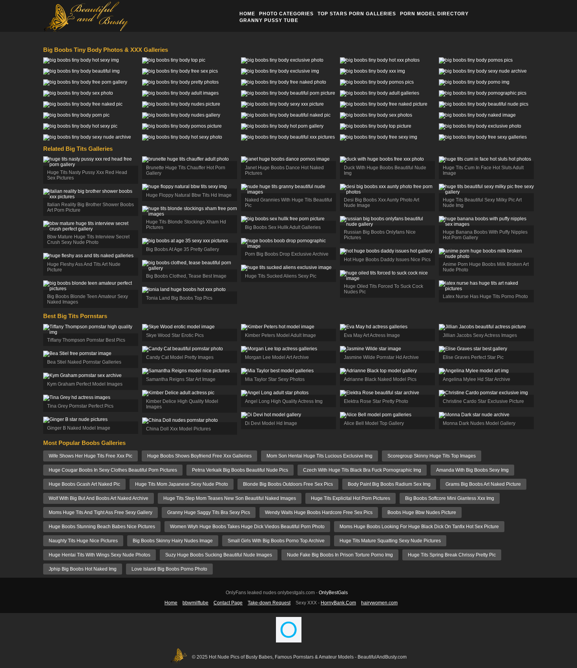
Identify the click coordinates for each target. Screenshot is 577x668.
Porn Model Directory (434, 13)
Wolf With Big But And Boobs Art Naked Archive (98, 498)
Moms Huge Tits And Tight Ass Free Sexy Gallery (100, 512)
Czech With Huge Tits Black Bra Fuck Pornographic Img (362, 470)
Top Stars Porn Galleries (357, 13)
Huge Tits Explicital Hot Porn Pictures (350, 498)
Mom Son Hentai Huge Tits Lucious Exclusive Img (319, 456)
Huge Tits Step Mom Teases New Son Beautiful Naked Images (229, 498)
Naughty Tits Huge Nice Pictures (83, 541)
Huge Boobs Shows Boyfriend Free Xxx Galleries (199, 456)
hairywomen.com (379, 603)
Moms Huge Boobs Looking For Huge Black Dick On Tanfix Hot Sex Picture (419, 526)
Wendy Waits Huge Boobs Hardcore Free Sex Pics (318, 512)
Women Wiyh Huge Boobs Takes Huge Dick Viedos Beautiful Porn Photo (247, 526)
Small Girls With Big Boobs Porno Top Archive (276, 541)
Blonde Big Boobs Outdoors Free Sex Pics (288, 484)
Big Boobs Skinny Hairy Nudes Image (173, 541)
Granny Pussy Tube (268, 20)
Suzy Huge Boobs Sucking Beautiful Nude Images (218, 555)
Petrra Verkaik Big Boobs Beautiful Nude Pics (240, 470)
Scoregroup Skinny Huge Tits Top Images (431, 456)
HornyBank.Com (338, 603)
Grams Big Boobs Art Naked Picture (483, 484)
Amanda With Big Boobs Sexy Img (472, 470)
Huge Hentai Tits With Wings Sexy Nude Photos (99, 555)
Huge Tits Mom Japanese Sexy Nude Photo (181, 484)
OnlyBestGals (333, 592)
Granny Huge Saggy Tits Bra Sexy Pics (208, 512)
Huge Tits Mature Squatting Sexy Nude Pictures (390, 541)
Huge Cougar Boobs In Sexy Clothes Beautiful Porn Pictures (113, 470)
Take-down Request (269, 603)
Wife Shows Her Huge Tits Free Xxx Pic (90, 456)
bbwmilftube (195, 603)
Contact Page (228, 603)
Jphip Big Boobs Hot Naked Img (83, 569)
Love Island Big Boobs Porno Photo (169, 569)
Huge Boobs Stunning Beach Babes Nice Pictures (102, 526)
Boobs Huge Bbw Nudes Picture (421, 512)
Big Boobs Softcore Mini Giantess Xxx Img (449, 498)
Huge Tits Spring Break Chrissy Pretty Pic (452, 555)
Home (247, 13)
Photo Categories (286, 13)
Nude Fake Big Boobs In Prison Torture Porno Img (340, 555)
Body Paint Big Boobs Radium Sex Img (389, 484)
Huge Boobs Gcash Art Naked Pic (84, 484)
